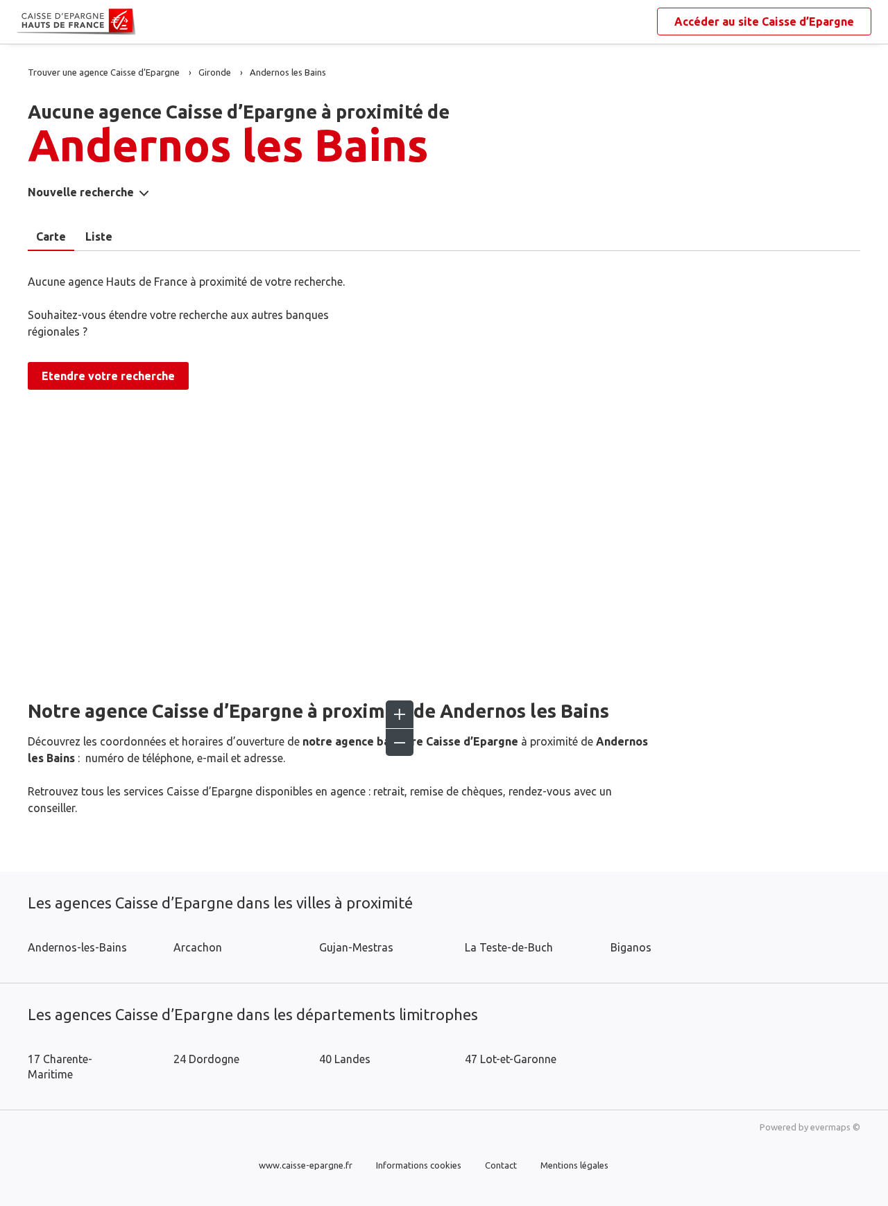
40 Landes (344, 1059)
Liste (98, 236)
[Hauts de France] (28, 22)
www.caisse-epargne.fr (305, 1165)
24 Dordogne (206, 1059)
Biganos (630, 947)
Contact (501, 1165)
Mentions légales (574, 1165)
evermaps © (835, 1127)
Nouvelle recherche (81, 192)
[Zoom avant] (399, 714)
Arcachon (197, 947)
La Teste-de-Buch (509, 947)
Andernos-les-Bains (77, 947)
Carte (51, 236)
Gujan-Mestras (356, 947)
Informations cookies (418, 1165)
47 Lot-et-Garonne (510, 1059)
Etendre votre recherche (108, 376)
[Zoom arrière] (399, 742)
